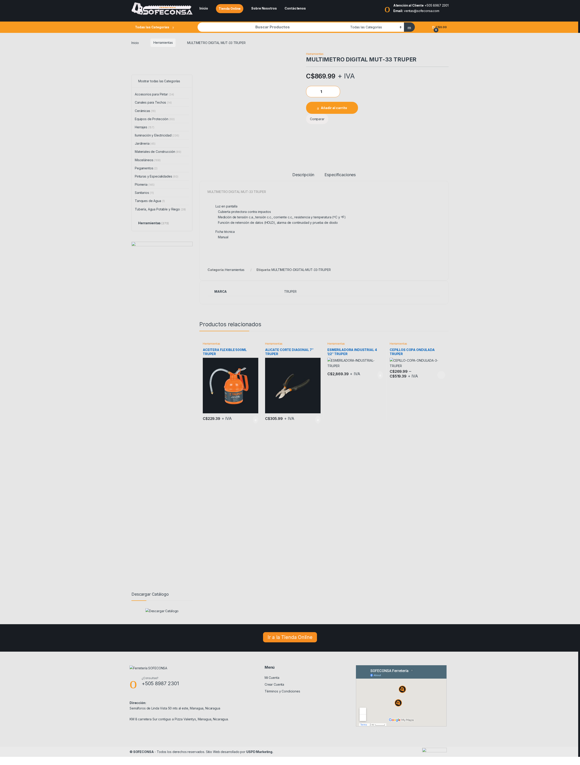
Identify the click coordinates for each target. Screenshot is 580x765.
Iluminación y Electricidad (157, 135)
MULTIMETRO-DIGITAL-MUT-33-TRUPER (301, 270)
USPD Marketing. (259, 752)
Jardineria (145, 143)
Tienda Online (230, 8)
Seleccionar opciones (436, 375)
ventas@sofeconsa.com (421, 11)
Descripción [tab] (303, 175)
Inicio (203, 8)
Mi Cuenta (272, 678)
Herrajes (144, 127)
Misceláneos (148, 160)
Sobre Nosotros (264, 8)
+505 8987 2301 (437, 5)
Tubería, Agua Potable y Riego (160, 209)
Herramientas (163, 42)
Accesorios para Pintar (154, 94)
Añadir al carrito (334, 108)
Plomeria (145, 184)
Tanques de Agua (150, 201)
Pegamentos (146, 168)
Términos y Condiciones (282, 691)
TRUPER (290, 291)
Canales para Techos (153, 102)
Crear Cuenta (274, 684)
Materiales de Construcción (158, 151)
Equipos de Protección (154, 119)
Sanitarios (144, 193)
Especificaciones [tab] (340, 175)
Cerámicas (145, 111)
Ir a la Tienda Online (290, 637)
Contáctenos (295, 8)
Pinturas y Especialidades (156, 176)
